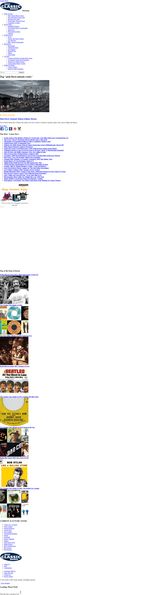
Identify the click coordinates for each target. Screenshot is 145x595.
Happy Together (9, 539)
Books (10, 53)
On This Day (12, 40)
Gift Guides (11, 55)
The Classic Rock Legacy (16, 16)
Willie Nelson (8, 544)
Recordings (11, 46)
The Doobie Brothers (10, 534)
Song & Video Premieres (15, 69)
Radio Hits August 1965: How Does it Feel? (14, 458)
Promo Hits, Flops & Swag (16, 21)
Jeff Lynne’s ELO (9, 542)
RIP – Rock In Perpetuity (16, 42)
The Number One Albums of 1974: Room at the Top (17, 427)
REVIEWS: (3, 115)
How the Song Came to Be (16, 17)
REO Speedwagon (10, 546)
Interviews (11, 30)
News (10, 37)
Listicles (10, 33)
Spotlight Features (13, 26)
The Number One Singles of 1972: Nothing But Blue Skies (19, 397)
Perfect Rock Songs (14, 31)
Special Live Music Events (16, 62)
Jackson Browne (9, 528)
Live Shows (11, 49)
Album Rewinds (13, 47)
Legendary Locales (14, 23)
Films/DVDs (12, 51)
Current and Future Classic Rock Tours (20, 58)
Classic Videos (12, 67)
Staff (5, 566)
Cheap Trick (8, 530)
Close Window (5, 583)
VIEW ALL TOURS (10, 525)
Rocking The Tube (14, 19)
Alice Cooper (8, 526)
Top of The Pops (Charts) (16, 39)
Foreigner (7, 537)
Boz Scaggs (7, 548)
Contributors (8, 568)
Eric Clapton (8, 532)
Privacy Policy (8, 576)
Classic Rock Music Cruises (16, 63)
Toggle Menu (4, 1)
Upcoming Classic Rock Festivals (18, 60)
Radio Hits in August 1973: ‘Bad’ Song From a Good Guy (19, 275)
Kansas (6, 541)
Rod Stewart (8, 549)
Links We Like (8, 573)
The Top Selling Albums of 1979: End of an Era (16, 336)
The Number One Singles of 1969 (11, 305)
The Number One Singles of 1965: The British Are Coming (19, 488)
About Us (7, 564)
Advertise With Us (9, 571)
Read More (3, 126)
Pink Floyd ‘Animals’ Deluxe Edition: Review (18, 119)
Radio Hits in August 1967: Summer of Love (14, 366)
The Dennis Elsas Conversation (18, 28)
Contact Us (7, 575)
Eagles (6, 535)
